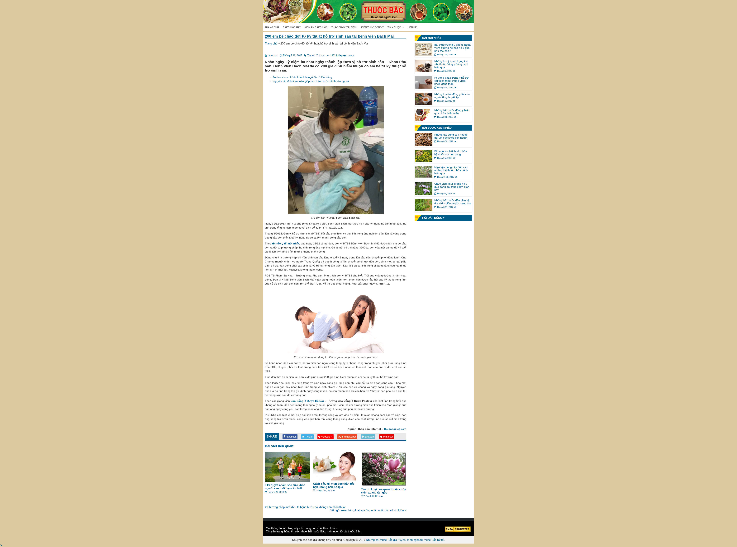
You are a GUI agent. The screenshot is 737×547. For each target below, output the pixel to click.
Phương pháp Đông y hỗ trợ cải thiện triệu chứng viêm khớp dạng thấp (451, 80)
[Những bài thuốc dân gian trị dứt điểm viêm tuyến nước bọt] (423, 210)
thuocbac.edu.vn (395, 428)
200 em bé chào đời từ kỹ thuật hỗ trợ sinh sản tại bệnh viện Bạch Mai (329, 36)
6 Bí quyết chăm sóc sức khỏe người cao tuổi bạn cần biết (285, 486)
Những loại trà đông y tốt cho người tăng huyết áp (452, 96)
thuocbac (273, 55)
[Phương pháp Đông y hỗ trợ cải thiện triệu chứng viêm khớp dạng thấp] (423, 87)
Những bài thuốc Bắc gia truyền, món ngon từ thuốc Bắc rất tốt (405, 539)
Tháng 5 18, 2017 (292, 55)
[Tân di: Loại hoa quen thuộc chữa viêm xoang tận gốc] (383, 485)
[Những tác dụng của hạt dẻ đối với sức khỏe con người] (423, 145)
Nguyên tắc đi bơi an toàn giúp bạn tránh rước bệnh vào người (311, 81)
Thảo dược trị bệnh (344, 27)
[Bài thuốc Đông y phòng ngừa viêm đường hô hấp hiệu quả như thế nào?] (423, 54)
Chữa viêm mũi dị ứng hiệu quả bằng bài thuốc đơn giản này (451, 186)
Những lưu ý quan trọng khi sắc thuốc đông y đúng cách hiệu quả (451, 64)
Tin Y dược (394, 27)
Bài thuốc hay (292, 27)
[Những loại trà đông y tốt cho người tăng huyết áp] (423, 104)
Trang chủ (272, 27)
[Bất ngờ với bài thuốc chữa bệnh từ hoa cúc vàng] (423, 161)
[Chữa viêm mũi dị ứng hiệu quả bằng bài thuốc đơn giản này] (423, 194)
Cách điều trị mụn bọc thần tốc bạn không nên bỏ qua (333, 485)
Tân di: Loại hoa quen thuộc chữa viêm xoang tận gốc (383, 491)
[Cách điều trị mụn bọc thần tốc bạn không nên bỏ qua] (335, 479)
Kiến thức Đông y (372, 27)
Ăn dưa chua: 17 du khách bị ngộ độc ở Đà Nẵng (302, 77)
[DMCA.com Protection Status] (458, 530)
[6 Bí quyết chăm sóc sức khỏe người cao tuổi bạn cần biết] (287, 480)
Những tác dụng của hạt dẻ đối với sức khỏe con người (451, 136)
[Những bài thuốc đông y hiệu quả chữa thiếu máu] (423, 120)
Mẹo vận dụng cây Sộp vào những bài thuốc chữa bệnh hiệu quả (451, 170)
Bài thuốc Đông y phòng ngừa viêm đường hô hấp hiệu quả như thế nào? (452, 47)
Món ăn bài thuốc (316, 27)
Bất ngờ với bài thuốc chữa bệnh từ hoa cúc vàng (450, 153)
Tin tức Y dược (316, 55)
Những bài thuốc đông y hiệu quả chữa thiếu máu (451, 112)
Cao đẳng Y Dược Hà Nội (307, 400)
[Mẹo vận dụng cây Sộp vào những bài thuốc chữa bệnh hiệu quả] (423, 176)
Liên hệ (412, 27)
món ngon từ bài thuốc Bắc (344, 531)
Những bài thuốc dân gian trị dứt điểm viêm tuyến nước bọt (452, 202)
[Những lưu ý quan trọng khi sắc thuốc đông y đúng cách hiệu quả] (423, 71)
